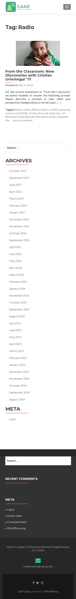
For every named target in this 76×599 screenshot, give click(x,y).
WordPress (51, 591)
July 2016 (15, 247)
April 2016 (15, 267)
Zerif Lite (24, 591)
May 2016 (15, 260)
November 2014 (19, 378)
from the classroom (50, 113)
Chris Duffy (21, 113)
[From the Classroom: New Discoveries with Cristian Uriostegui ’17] (38, 53)
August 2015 (17, 316)
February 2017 (18, 205)
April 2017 (15, 191)
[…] (59, 102)
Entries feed (14, 515)
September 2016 (19, 240)
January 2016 (17, 288)
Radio (52, 116)
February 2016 (18, 281)
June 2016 (15, 254)
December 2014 (19, 371)
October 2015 (18, 302)
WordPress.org (16, 528)
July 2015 (15, 323)
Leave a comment (23, 120)
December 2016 (19, 219)
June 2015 (15, 330)
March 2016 (16, 274)
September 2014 (19, 392)
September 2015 (19, 309)
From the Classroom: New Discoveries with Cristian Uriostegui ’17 (29, 75)
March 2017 (16, 198)
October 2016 (18, 233)
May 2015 (15, 337)
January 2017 (17, 212)
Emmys (33, 113)
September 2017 (19, 177)
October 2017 (18, 170)
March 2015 (16, 351)
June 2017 (15, 184)
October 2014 (18, 385)
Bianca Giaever (40, 109)
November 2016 (19, 226)
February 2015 (18, 357)
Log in (12, 419)
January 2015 (17, 364)
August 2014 (17, 399)
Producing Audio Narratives (32, 116)
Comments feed (16, 522)
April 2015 (15, 344)
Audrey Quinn (23, 109)
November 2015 (19, 295)
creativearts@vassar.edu (38, 566)
